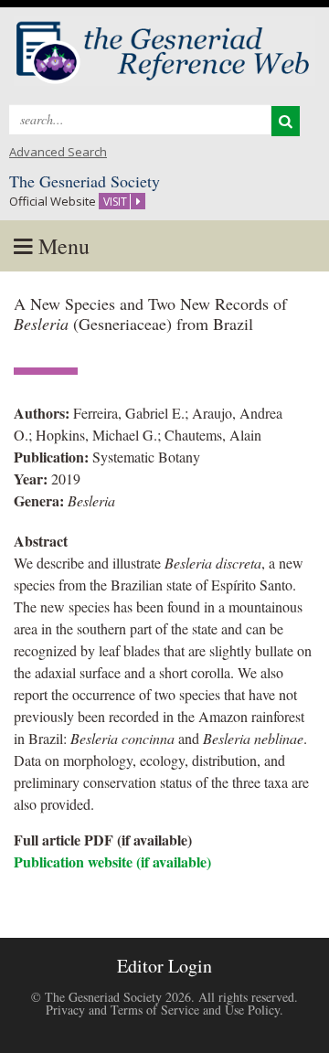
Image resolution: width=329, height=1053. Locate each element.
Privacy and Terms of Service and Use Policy (163, 1009)
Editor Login (164, 965)
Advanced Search (58, 152)
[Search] (285, 121)
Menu (61, 246)
